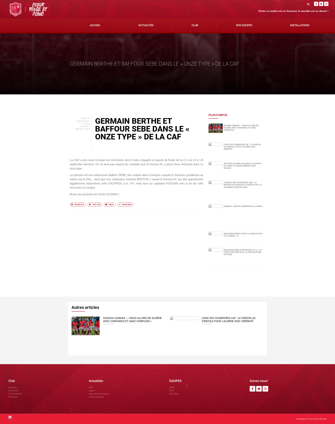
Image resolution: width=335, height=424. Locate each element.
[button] (308, 4)
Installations (299, 25)
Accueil (95, 25)
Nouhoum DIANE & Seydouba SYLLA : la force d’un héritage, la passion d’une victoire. (243, 252)
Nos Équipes (244, 25)
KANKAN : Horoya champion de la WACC (243, 206)
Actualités (146, 25)
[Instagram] (326, 4)
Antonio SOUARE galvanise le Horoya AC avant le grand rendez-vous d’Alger (243, 165)
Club (195, 25)
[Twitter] (321, 4)
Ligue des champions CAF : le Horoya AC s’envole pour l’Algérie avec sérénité (242, 146)
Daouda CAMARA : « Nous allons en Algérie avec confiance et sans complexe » (241, 127)
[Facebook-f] (316, 4)
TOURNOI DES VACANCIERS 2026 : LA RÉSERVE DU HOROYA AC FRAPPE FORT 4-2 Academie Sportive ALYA (243, 184)
